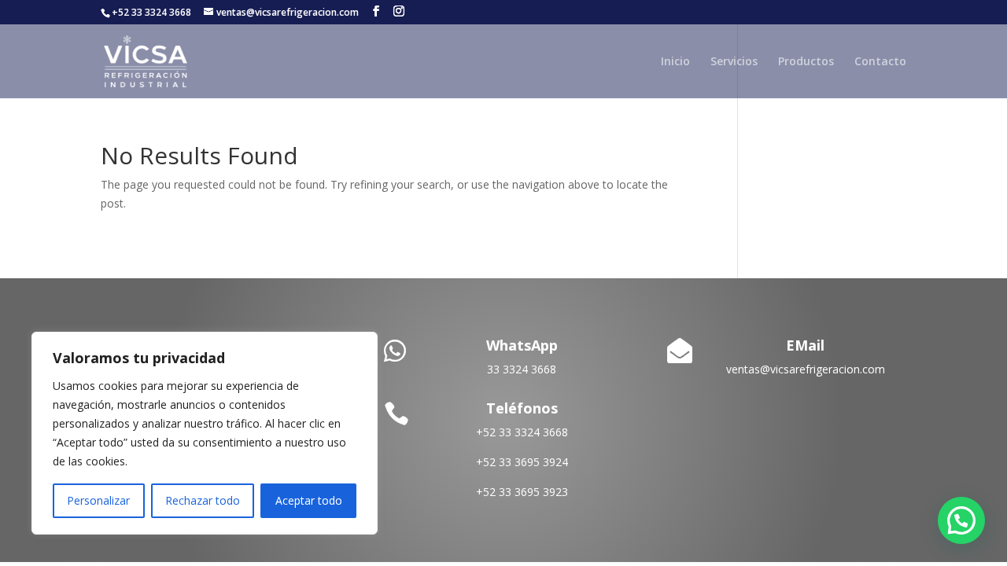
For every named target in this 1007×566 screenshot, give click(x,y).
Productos (806, 62)
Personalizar (98, 500)
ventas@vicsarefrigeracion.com (805, 369)
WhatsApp (522, 345)
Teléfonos (522, 408)
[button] (961, 520)
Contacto (880, 62)
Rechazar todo (202, 500)
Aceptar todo (308, 500)
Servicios (734, 62)
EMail (805, 345)
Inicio (675, 62)
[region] (204, 433)
